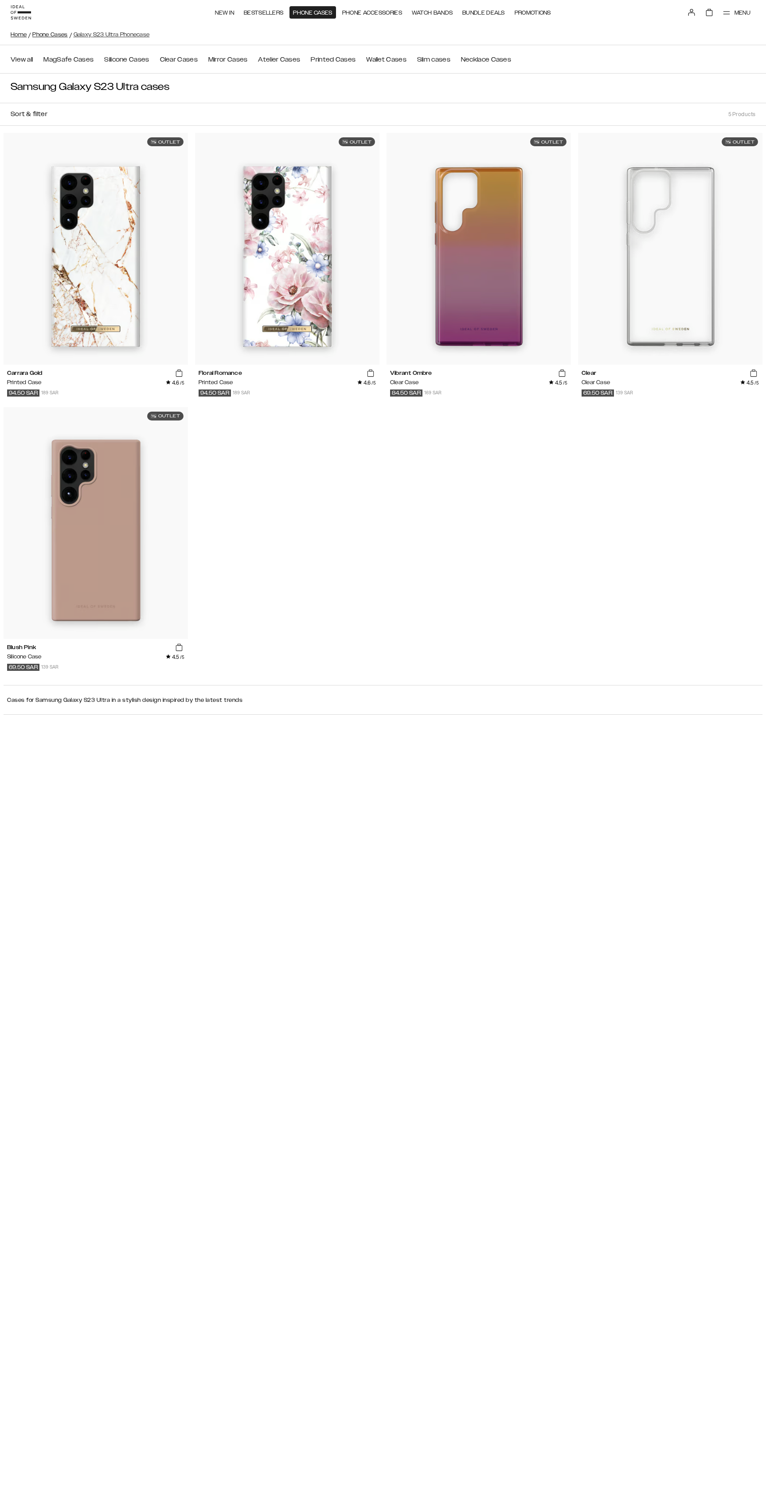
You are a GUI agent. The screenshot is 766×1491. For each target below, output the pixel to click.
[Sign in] (691, 12)
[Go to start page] (21, 12)
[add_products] (179, 374)
